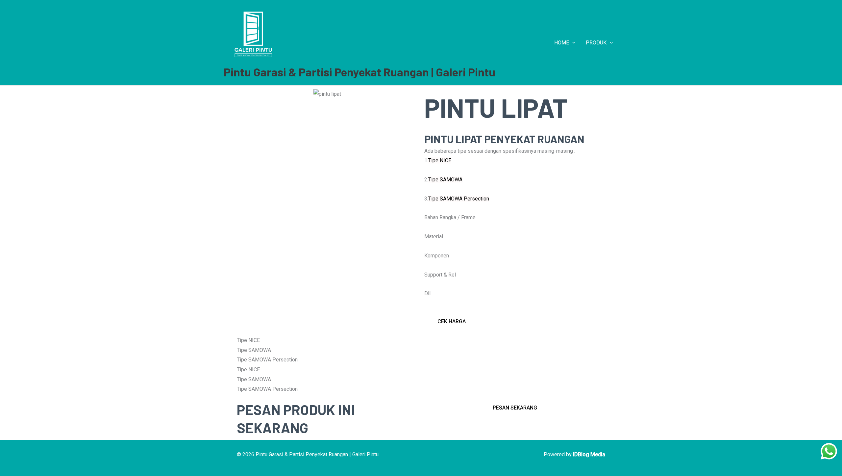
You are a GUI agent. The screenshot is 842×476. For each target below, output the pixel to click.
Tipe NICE (439, 160)
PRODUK (596, 43)
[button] (572, 43)
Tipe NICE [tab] (248, 340)
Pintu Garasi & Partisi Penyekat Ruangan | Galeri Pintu (359, 72)
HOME (561, 43)
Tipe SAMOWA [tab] (254, 350)
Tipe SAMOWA (445, 179)
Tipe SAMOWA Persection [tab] (267, 360)
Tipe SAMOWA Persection (458, 199)
